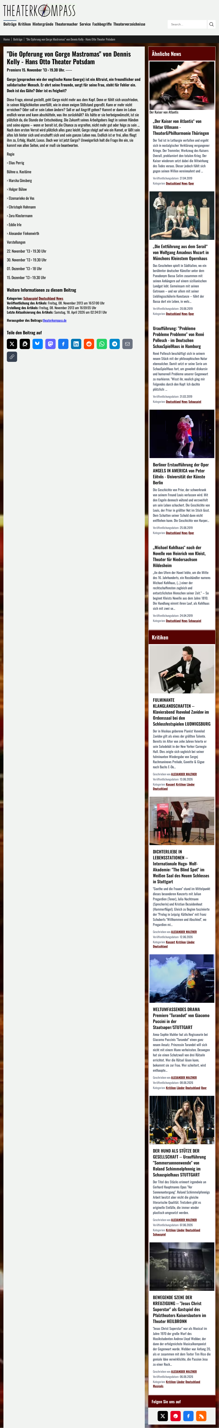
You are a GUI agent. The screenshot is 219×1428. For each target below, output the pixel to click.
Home (6, 39)
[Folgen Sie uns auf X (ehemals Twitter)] (163, 1416)
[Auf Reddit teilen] (89, 344)
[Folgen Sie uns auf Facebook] (188, 1416)
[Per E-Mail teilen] (127, 344)
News (59, 298)
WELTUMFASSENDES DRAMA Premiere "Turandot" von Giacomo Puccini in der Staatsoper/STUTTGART (181, 1018)
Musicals (158, 1386)
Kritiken (24, 24)
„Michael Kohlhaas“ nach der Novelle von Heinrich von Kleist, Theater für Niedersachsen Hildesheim (179, 556)
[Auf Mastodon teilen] (50, 344)
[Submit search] (211, 24)
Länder (191, 784)
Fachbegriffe (102, 24)
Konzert (170, 784)
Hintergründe (43, 24)
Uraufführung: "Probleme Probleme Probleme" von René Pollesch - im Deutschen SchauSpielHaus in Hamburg (178, 337)
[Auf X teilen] (12, 344)
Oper (191, 183)
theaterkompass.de (55, 320)
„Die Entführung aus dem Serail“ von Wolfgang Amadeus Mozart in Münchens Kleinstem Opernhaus (181, 252)
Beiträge (9, 24)
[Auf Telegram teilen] (115, 344)
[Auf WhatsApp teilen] (102, 344)
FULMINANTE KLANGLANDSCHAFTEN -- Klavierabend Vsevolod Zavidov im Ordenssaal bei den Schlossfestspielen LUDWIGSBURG (181, 712)
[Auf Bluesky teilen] (38, 344)
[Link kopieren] (12, 357)
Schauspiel (30, 298)
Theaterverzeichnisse (129, 24)
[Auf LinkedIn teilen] (76, 344)
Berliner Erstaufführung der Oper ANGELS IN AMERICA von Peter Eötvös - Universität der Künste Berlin (181, 473)
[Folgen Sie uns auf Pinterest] (175, 1416)
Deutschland (47, 298)
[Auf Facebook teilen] (63, 344)
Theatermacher (66, 24)
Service (85, 24)
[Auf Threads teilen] (25, 344)
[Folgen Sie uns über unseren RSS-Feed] (201, 1416)
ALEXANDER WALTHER (184, 774)
